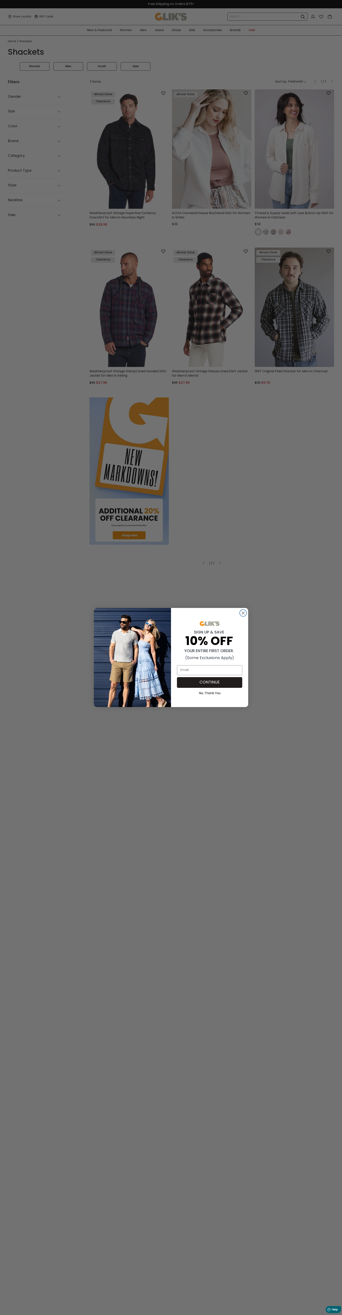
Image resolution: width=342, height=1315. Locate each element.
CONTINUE (210, 682)
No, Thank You (209, 693)
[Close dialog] (243, 613)
